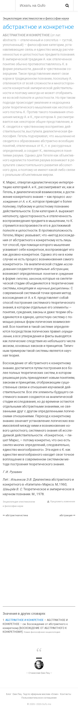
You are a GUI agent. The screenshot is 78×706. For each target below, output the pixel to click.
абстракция (65, 515)
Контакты (65, 694)
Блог (8, 694)
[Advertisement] (39, 562)
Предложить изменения (62, 501)
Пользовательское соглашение (39, 697)
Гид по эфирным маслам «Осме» (41, 694)
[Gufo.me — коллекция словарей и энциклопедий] (7, 5)
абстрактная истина (17, 515)
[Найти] (67, 5)
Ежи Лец (17, 694)
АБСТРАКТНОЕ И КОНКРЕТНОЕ (24, 620)
